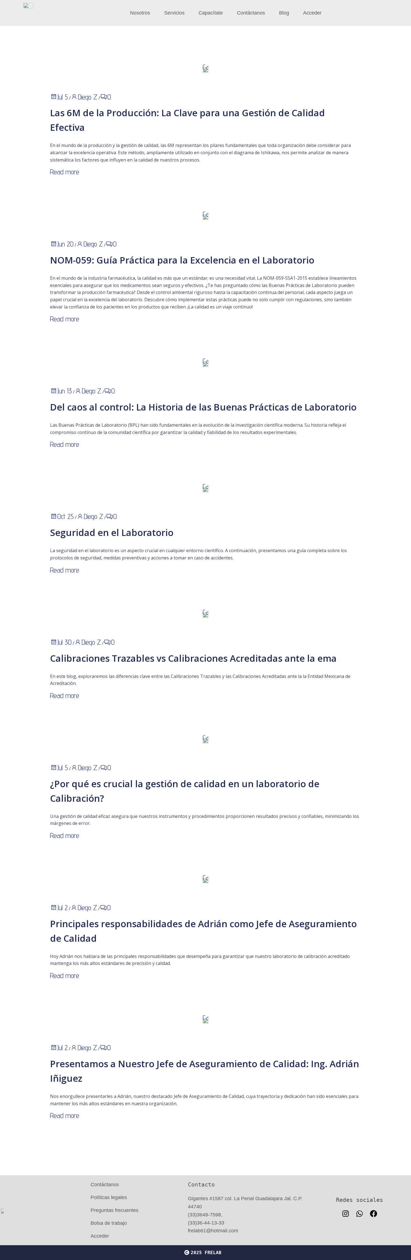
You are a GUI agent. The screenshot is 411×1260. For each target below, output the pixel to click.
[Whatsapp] (359, 1213)
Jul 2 (62, 907)
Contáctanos (251, 13)
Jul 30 (64, 642)
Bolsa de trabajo (109, 1223)
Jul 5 (62, 96)
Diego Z (87, 96)
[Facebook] (373, 1213)
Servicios (174, 13)
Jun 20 (65, 243)
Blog (284, 13)
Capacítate (211, 13)
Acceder (312, 13)
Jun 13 (64, 390)
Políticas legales (109, 1197)
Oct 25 (65, 516)
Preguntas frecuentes (114, 1210)
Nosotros (140, 13)
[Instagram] (345, 1213)
